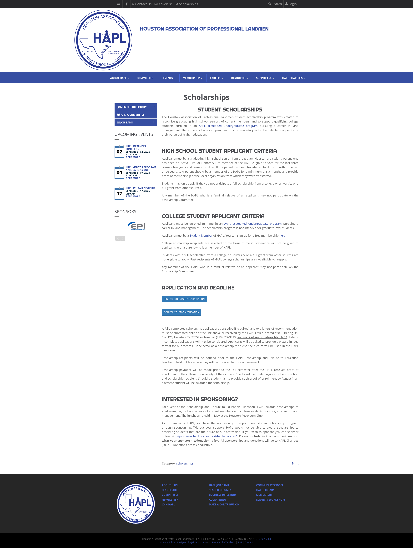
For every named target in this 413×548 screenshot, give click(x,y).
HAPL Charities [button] (292, 78)
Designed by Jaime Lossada (192, 542)
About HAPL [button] (118, 78)
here (282, 235)
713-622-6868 (263, 538)
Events (168, 78)
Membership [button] (191, 78)
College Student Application (181, 312)
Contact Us (143, 4)
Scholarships (188, 4)
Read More (133, 157)
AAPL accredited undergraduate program (229, 126)
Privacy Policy (167, 542)
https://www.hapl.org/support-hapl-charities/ (206, 436)
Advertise (165, 4)
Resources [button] (238, 78)
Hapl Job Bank (219, 485)
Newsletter (170, 499)
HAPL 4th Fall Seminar (140, 188)
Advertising (217, 499)
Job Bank (126, 122)
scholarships (185, 463)
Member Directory (133, 107)
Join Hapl (168, 504)
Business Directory (223, 495)
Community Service (269, 485)
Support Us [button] (264, 78)
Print (294, 463)
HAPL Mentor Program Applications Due (141, 168)
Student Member (201, 235)
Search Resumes (220, 490)
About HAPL (170, 485)
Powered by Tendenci (223, 542)
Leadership (169, 490)
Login (292, 4)
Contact (249, 542)
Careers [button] (215, 78)
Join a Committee (132, 115)
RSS (240, 542)
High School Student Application (184, 298)
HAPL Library (265, 490)
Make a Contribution (224, 504)
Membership (264, 495)
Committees (145, 78)
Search (276, 4)
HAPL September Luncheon (136, 148)
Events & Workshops (271, 499)
